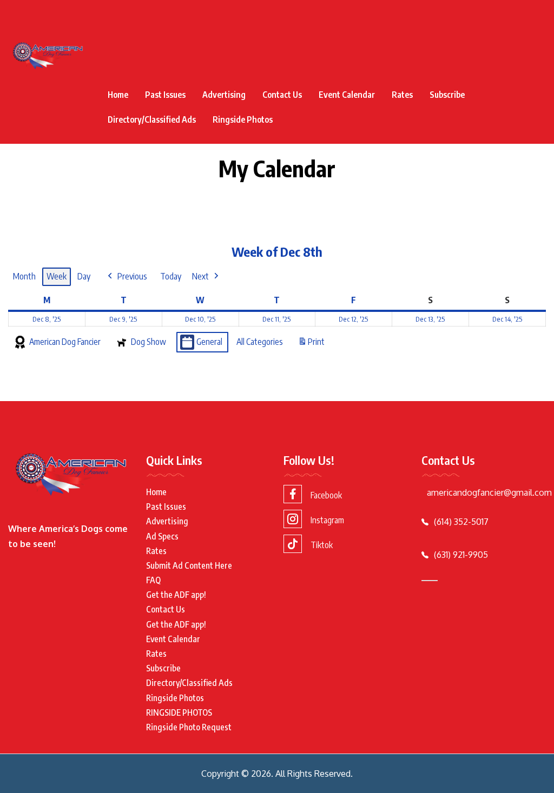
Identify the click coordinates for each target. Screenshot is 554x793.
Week (57, 276)
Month (24, 276)
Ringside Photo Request (189, 727)
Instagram (327, 520)
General (209, 341)
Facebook (326, 495)
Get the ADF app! (176, 594)
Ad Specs (162, 536)
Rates (402, 94)
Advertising (224, 94)
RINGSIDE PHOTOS (179, 712)
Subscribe (447, 94)
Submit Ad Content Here (189, 565)
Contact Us (282, 94)
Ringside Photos (243, 119)
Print (311, 345)
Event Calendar (347, 94)
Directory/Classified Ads (152, 119)
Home (118, 94)
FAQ (153, 580)
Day (83, 276)
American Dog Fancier (65, 341)
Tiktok (322, 544)
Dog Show (148, 341)
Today (170, 276)
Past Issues (165, 94)
